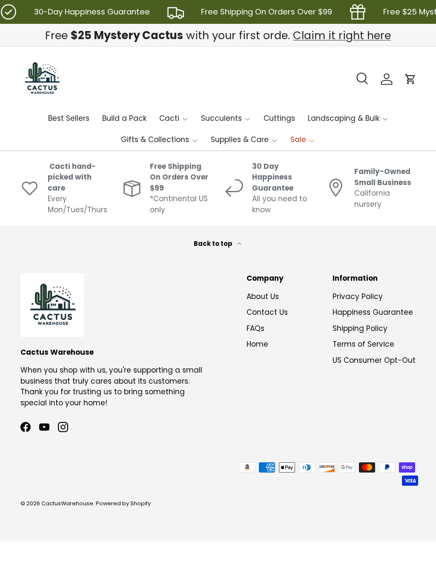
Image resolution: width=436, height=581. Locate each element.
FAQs (255, 328)
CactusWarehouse (67, 503)
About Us (263, 296)
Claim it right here (342, 35)
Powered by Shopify (123, 503)
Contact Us (267, 312)
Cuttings (279, 118)
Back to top (214, 243)
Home (257, 344)
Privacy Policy (358, 296)
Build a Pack (124, 118)
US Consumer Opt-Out (374, 360)
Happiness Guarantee (373, 312)
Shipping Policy (360, 328)
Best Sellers (68, 118)
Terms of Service (363, 344)
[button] (410, 79)
